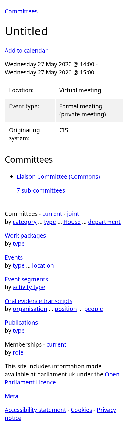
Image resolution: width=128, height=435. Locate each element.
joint (73, 214)
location (43, 265)
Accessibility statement (35, 410)
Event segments (26, 279)
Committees (21, 11)
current (52, 214)
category (25, 222)
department (104, 222)
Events (14, 257)
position (66, 309)
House (72, 222)
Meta (11, 396)
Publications (21, 322)
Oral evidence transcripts (38, 301)
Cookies (81, 410)
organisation (30, 309)
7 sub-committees (41, 190)
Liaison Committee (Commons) (58, 177)
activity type (29, 287)
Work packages (25, 235)
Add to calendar (26, 50)
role (18, 352)
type (50, 222)
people (93, 309)
